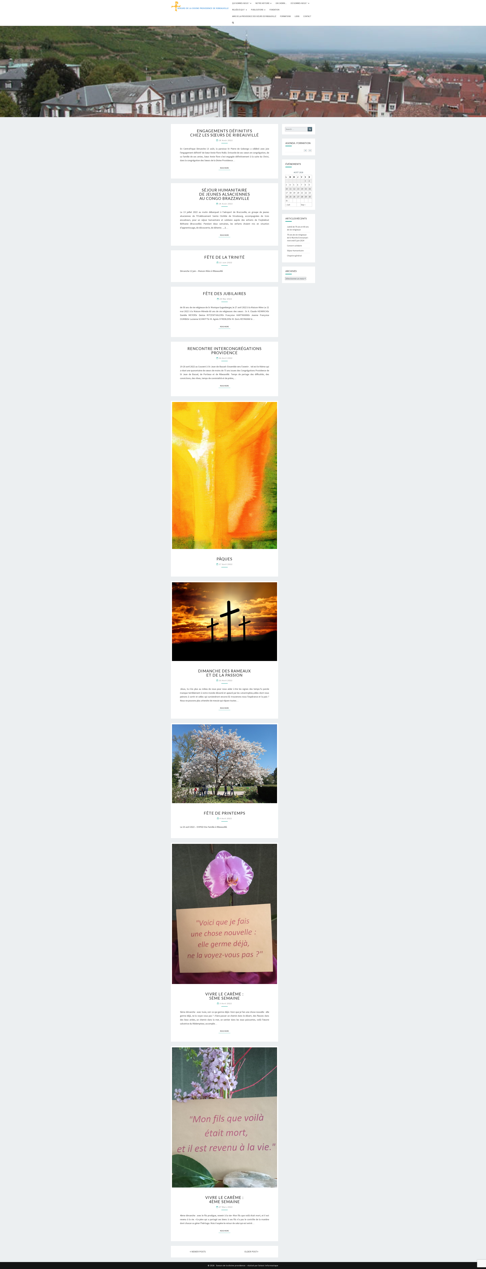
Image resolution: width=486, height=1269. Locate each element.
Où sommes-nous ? (299, 3)
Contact (307, 16)
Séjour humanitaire (295, 250)
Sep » (303, 204)
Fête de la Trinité (224, 257)
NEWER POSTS (198, 1251)
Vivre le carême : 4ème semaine (224, 1199)
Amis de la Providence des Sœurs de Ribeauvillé (254, 16)
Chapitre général (294, 255)
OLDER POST (250, 1251)
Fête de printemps (224, 813)
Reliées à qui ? (238, 9)
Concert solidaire (294, 245)
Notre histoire (262, 3)
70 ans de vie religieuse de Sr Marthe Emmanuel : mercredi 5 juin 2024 (298, 237)
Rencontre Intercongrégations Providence (224, 350)
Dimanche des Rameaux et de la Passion (224, 673)
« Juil (288, 204)
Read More (225, 168)
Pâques (224, 559)
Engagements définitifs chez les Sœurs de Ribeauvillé (224, 132)
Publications (257, 9)
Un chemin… (281, 3)
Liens (297, 16)
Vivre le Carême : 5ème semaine (224, 996)
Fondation (274, 9)
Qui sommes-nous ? (240, 3)
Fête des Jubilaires (224, 293)
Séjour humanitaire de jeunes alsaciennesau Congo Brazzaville (224, 194)
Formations (285, 16)
